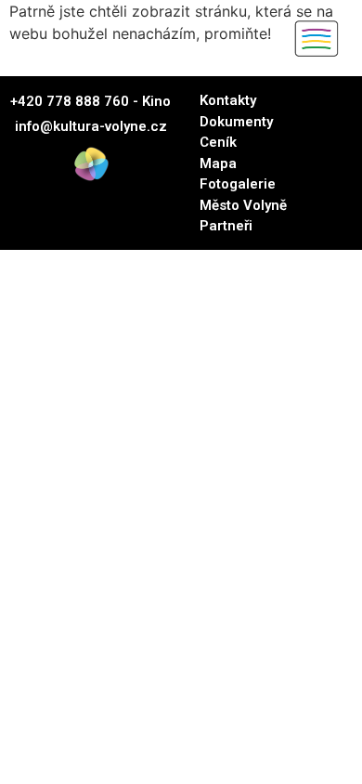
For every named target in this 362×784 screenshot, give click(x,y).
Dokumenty (236, 121)
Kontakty (228, 100)
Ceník (218, 142)
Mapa (218, 163)
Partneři (226, 225)
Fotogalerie (238, 184)
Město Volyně (243, 205)
